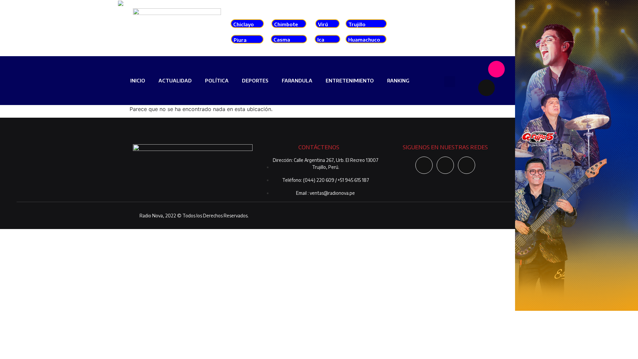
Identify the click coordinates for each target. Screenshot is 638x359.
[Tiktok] (486, 87)
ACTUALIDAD (175, 80)
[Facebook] (476, 69)
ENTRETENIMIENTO (350, 80)
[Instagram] (496, 69)
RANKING (398, 80)
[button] (449, 81)
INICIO (137, 80)
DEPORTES (255, 80)
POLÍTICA (217, 80)
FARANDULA (297, 80)
